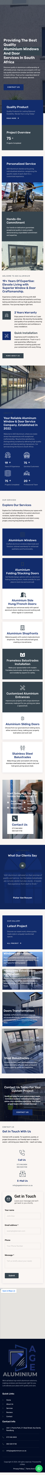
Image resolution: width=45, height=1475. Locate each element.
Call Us (22, 1159)
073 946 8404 (22, 1164)
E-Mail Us (22, 1180)
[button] (39, 1468)
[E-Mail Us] (23, 1174)
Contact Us (19, 824)
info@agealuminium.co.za (23, 1185)
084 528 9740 (17, 831)
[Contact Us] (15, 818)
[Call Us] (22, 1153)
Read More (11, 118)
